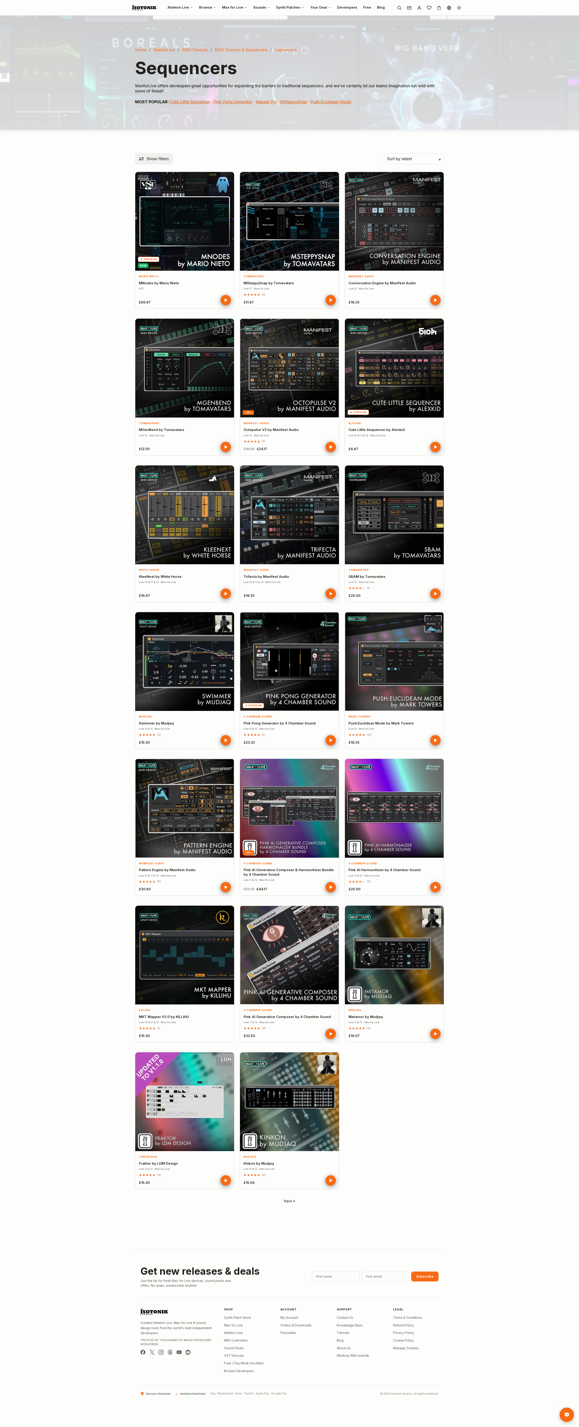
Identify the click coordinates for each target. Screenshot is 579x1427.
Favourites (288, 1333)
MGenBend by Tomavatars (161, 430)
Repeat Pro (266, 101)
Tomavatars (254, 276)
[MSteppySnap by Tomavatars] (289, 221)
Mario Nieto (149, 276)
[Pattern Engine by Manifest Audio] (184, 808)
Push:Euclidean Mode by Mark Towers (381, 723)
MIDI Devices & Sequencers (241, 49)
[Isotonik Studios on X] (151, 1352)
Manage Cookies (406, 1348)
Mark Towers (360, 716)
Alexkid (355, 423)
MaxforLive (164, 49)
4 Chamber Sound (258, 716)
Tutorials (343, 1333)
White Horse (149, 569)
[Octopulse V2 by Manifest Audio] (289, 368)
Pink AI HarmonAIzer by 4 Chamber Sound (384, 870)
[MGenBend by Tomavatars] (184, 368)
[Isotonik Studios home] (144, 7)
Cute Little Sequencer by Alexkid (377, 430)
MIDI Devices (195, 49)
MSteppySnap (293, 101)
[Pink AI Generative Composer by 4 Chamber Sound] (289, 955)
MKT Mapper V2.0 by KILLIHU (164, 1017)
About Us (343, 1348)
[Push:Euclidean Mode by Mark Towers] (394, 661)
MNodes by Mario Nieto (159, 283)
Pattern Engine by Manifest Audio (167, 870)
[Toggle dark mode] (458, 7)
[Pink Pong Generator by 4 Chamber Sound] (289, 661)
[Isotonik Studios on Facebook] (142, 1352)
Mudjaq (145, 716)
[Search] (399, 7)
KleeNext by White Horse (160, 576)
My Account (289, 1317)
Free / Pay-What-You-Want (243, 1363)
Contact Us (345, 1317)
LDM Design (148, 1156)
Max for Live (233, 1325)
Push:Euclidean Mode (330, 101)
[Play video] (226, 300)
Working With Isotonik (353, 1355)
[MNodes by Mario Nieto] (184, 221)
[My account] (419, 7)
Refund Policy (403, 1325)
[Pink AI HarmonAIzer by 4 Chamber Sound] (394, 808)
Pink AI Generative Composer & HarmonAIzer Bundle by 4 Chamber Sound (289, 872)
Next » (289, 1201)
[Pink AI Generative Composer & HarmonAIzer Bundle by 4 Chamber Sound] (289, 808)
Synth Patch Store (237, 1317)
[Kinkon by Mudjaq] (289, 1101)
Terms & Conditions (407, 1317)
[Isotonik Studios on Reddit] (188, 1352)
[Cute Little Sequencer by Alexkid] (394, 368)
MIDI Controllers (236, 1340)
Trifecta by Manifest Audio (266, 576)
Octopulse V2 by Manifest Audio (271, 430)
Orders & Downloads (295, 1325)
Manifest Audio (361, 276)
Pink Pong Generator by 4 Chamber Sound (280, 723)
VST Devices (234, 1355)
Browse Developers (239, 1371)
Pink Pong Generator (233, 101)
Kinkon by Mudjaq (259, 1163)
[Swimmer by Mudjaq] (184, 661)
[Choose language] (448, 7)
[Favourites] (429, 7)
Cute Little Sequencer (190, 101)
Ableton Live (233, 1333)
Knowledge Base (349, 1325)
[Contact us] (409, 7)
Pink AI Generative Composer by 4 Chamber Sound (287, 1017)
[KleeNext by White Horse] (184, 514)
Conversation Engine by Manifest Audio (382, 283)
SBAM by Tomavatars (367, 576)
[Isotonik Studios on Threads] (170, 1352)
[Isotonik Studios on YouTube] (179, 1352)
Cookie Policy (403, 1340)
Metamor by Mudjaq (366, 1017)
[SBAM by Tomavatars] (394, 514)
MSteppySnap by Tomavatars (269, 283)
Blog (340, 1340)
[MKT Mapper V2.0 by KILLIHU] (184, 955)
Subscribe (425, 1276)
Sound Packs (234, 1348)
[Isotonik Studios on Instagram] (161, 1352)
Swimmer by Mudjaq (156, 723)
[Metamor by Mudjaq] (394, 955)
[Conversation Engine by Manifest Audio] (394, 221)
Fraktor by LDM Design (158, 1163)
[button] (154, 159)
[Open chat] (567, 1415)
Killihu (144, 1010)
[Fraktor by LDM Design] (184, 1101)
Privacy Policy (403, 1333)
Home (140, 49)
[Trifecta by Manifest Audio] (289, 514)
